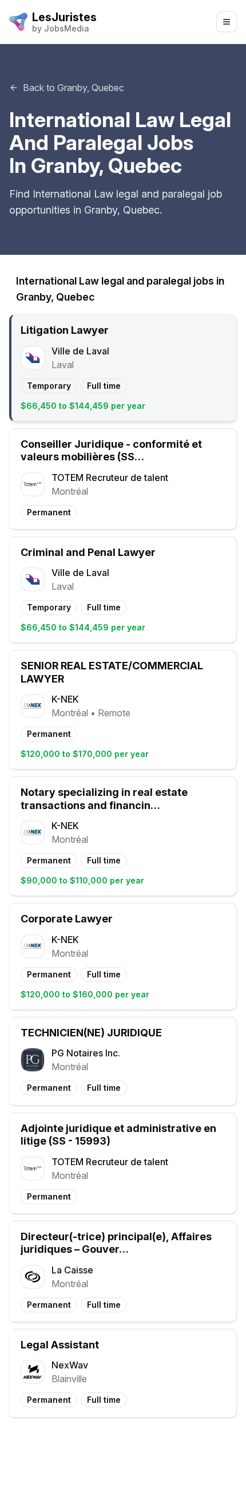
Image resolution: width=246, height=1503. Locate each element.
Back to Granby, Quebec (73, 87)
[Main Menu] (226, 21)
